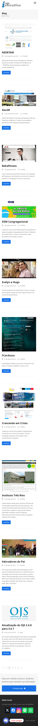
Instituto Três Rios (13, 495)
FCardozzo (8, 355)
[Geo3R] (19, 105)
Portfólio (25, 56)
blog (21, 632)
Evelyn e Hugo (11, 282)
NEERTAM (8, 52)
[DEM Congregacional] (19, 216)
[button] (35, 3)
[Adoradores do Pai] (19, 556)
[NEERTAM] (19, 47)
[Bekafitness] (19, 161)
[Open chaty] (6, 720)
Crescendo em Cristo (15, 423)
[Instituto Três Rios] (19, 490)
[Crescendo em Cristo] (19, 418)
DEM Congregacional (15, 221)
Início (3, 16)
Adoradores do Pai (13, 561)
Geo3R (6, 110)
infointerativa (13, 721)
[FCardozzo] (19, 350)
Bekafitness (9, 166)
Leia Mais (6, 72)
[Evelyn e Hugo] (19, 277)
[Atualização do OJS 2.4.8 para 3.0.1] (19, 620)
